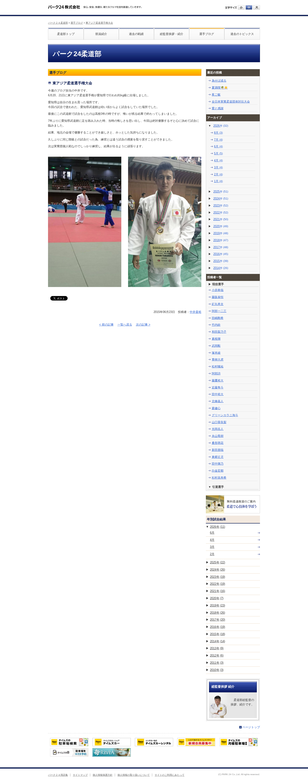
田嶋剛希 (217, 318)
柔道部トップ (66, 34)
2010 (216, 670)
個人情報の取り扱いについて (133, 775)
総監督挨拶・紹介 (171, 34)
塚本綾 (216, 352)
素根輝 (216, 338)
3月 (218, 167)
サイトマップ (80, 775)
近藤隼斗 (217, 387)
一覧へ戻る (124, 324)
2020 (220, 226)
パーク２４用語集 (58, 775)
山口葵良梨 (219, 422)
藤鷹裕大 (217, 380)
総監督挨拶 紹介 (222, 686)
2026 (220, 125)
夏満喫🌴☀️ (220, 87)
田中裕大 (217, 394)
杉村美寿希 (219, 477)
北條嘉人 (217, 401)
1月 (218, 181)
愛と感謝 (217, 108)
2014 (220, 268)
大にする (256, 7)
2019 (220, 233)
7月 (218, 139)
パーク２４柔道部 (58, 22)
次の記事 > (143, 324)
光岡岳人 (217, 429)
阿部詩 (216, 373)
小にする (241, 7)
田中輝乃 (217, 463)
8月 (218, 132)
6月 (218, 146)
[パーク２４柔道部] (64, 5)
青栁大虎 (217, 359)
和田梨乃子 (219, 331)
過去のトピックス (242, 34)
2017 (220, 247)
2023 (220, 205)
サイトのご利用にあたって (169, 775)
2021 (220, 219)
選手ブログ (77, 22)
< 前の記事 (106, 324)
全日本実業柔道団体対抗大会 (231, 101)
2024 (220, 198)
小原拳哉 (217, 290)
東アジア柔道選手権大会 (99, 22)
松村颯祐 (217, 366)
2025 (220, 191)
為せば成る (219, 80)
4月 (218, 160)
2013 (216, 648)
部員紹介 (101, 34)
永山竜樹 (217, 436)
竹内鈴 (216, 324)
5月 (218, 153)
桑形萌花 (217, 443)
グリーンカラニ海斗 (225, 415)
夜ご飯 (216, 94)
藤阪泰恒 (217, 297)
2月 (218, 174)
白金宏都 (217, 470)
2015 (220, 261)
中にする (249, 7)
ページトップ (251, 727)
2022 (220, 212)
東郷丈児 (217, 457)
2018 (220, 240)
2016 (220, 254)
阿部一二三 (219, 311)
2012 (216, 655)
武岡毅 (216, 345)
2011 (216, 662)
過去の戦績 (136, 34)
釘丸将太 (217, 304)
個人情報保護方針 (103, 775)
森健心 (216, 408)
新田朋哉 (217, 450)
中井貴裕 (195, 312)
